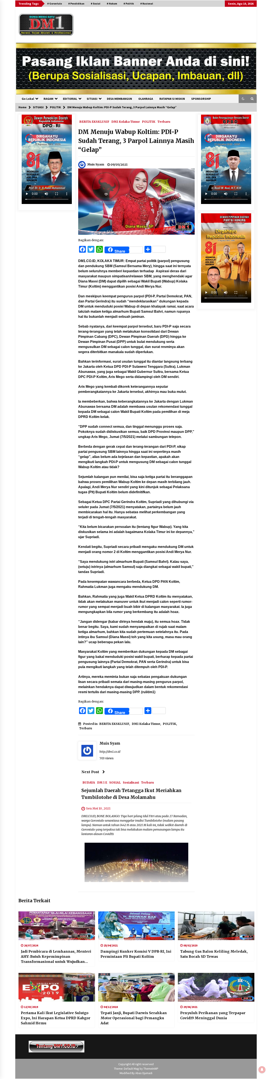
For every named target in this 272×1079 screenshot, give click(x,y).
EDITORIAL (70, 99)
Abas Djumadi (143, 1073)
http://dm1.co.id (109, 752)
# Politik (128, 3)
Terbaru (163, 121)
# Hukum (112, 3)
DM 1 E (102, 782)
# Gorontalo (54, 3)
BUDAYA (88, 782)
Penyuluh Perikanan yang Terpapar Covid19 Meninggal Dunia (212, 1015)
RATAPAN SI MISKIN (172, 99)
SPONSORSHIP (201, 99)
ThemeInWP (150, 1068)
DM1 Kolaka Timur (125, 121)
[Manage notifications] (262, 1069)
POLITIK (148, 121)
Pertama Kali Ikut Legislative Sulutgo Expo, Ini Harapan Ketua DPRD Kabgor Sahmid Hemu (55, 1018)
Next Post (90, 772)
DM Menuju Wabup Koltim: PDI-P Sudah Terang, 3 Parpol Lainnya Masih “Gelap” (136, 141)
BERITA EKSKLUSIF (94, 121)
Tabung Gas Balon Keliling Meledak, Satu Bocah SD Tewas (214, 954)
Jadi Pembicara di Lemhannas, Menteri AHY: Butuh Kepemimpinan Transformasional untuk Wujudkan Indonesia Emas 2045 (56, 956)
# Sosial (95, 3)
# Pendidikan (76, 3)
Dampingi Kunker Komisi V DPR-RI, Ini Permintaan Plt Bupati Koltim (136, 954)
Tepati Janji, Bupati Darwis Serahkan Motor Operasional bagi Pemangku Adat (134, 1018)
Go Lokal (28, 99)
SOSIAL (115, 782)
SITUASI (92, 99)
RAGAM (48, 99)
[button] (243, 98)
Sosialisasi (131, 782)
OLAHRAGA (145, 99)
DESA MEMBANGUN (119, 99)
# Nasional (146, 3)
